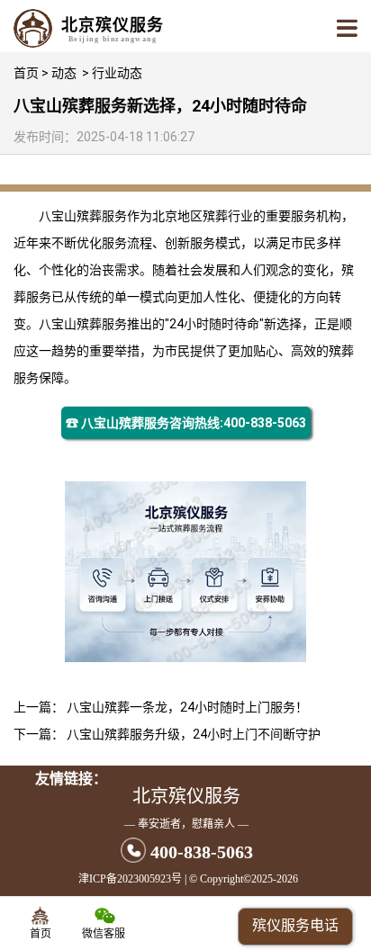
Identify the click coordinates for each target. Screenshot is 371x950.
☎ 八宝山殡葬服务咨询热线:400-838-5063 (186, 423)
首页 (26, 73)
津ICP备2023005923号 (130, 879)
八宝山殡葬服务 (83, 216)
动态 (64, 73)
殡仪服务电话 (295, 925)
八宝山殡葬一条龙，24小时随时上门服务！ (187, 707)
